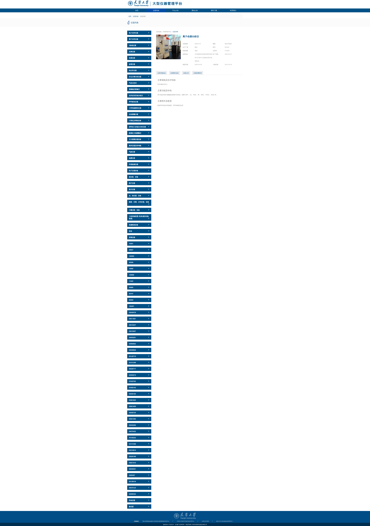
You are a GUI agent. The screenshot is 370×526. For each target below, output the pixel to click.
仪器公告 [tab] (186, 73)
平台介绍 (175, 10)
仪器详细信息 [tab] (162, 73)
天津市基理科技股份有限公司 (199, 524)
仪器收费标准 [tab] (198, 73)
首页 (136, 10)
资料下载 (214, 10)
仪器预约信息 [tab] (174, 73)
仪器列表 (156, 10)
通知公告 (195, 10)
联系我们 (233, 10)
